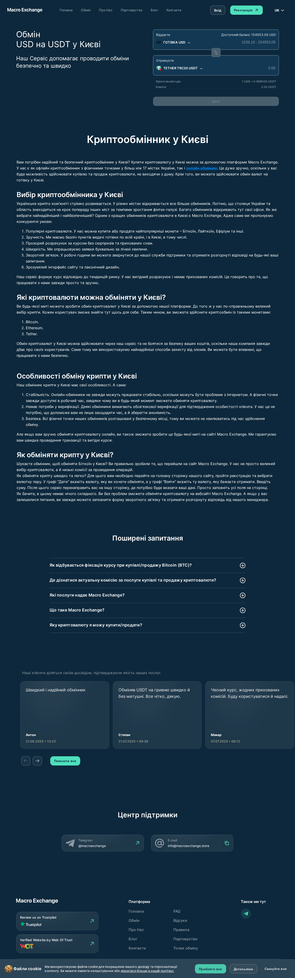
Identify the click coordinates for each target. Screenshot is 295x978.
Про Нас (105, 10)
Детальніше (243, 969)
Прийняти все (210, 969)
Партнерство (131, 10)
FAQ (176, 911)
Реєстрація (243, 10)
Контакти (173, 10)
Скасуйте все (276, 969)
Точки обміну (185, 948)
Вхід (217, 10)
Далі (216, 101)
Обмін (86, 10)
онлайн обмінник (201, 168)
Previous (25, 761)
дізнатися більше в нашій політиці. (147, 971)
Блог (154, 10)
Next (37, 761)
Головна (66, 10)
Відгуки (180, 920)
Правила (181, 929)
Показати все (65, 761)
